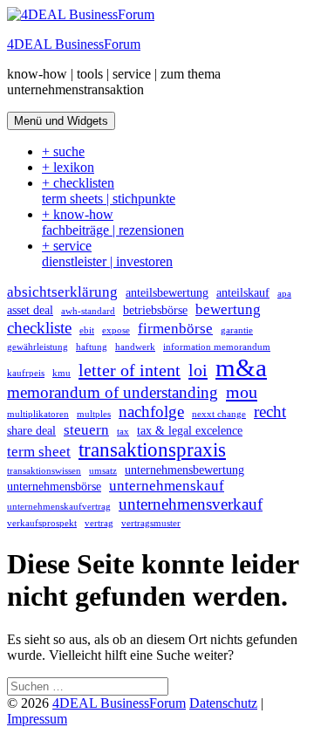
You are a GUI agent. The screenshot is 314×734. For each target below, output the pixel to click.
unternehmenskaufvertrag (59, 506)
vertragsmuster (151, 523)
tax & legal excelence (189, 430)
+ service (107, 253)
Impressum (37, 718)
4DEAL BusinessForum (73, 44)
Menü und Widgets (61, 120)
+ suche (63, 151)
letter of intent (129, 370)
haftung (91, 347)
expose (116, 330)
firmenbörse (175, 328)
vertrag (99, 523)
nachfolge (151, 411)
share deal (31, 430)
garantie (237, 330)
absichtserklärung (62, 292)
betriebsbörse (155, 310)
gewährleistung (37, 347)
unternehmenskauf (166, 485)
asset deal (30, 310)
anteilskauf (243, 292)
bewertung (228, 309)
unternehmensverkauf (191, 504)
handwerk (135, 347)
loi (198, 370)
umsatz (103, 471)
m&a (241, 367)
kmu (61, 373)
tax (123, 431)
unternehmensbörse (54, 486)
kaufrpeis (25, 373)
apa (284, 293)
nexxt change (219, 414)
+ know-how (113, 222)
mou (241, 391)
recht (270, 411)
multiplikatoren (38, 414)
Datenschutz (223, 703)
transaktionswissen (44, 471)
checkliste (39, 328)
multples (94, 414)
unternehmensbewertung (184, 470)
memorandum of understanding (112, 392)
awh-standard (88, 311)
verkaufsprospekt (42, 523)
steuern (86, 430)
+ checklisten (108, 190)
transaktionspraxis (152, 450)
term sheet (39, 451)
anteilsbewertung (167, 292)
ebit (86, 330)
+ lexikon (68, 167)
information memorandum (216, 347)
